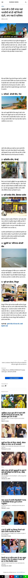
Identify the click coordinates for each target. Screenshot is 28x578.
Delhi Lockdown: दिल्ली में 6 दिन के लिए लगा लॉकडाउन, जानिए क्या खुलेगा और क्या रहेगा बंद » (14, 363)
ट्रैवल (2, 6)
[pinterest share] (11, 576)
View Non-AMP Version (21, 572)
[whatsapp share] (21, 576)
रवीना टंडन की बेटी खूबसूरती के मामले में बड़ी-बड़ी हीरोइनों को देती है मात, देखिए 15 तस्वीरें (13, 472)
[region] (14, 65)
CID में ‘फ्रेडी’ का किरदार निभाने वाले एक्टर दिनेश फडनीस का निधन (13, 530)
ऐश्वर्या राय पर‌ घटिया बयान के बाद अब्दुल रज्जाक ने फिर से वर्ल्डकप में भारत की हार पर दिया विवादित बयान (13, 559)
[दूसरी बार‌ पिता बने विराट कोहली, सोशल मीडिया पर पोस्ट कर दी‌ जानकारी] (14, 431)
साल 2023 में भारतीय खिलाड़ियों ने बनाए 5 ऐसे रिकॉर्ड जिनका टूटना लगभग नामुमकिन (13, 502)
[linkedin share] (16, 576)
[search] (26, 2)
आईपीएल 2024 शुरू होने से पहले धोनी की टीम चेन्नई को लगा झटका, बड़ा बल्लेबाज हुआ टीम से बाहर (13, 414)
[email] (7, 576)
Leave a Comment (14, 378)
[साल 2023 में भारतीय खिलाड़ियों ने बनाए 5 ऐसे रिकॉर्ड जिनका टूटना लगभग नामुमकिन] (14, 488)
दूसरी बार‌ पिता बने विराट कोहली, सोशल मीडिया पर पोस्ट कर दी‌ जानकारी (13, 443)
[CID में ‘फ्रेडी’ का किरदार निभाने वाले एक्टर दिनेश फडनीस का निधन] (14, 518)
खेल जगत (3, 409)
